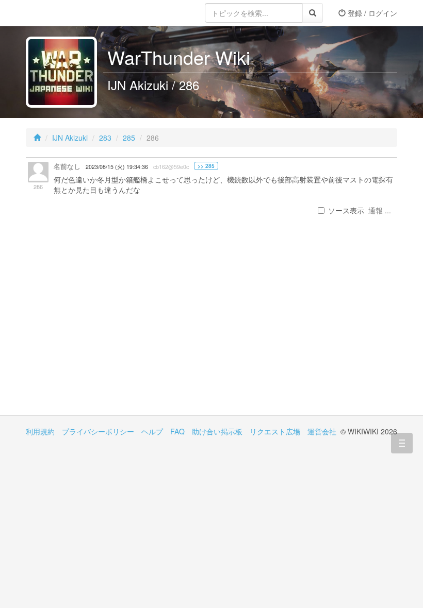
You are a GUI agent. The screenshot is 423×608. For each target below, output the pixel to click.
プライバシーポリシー (98, 431)
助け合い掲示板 (217, 431)
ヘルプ (152, 431)
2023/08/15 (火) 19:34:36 (117, 167)
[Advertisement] (119, 328)
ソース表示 (346, 210)
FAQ (177, 431)
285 (129, 137)
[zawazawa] (67, 13)
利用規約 (40, 431)
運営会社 (321, 431)
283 (105, 137)
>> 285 (206, 166)
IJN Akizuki (70, 137)
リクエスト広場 (275, 431)
